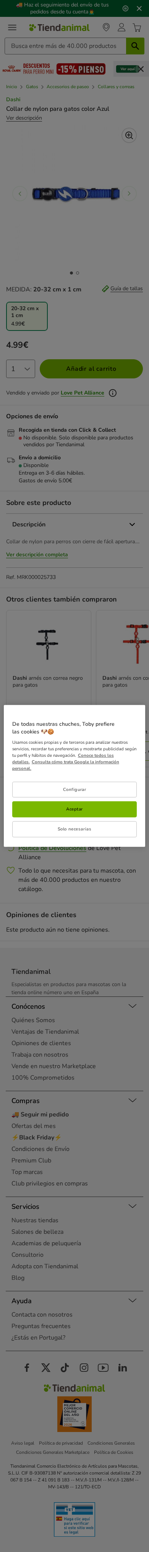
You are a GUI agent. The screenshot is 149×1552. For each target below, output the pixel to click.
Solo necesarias (75, 829)
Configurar (74, 789)
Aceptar (74, 809)
